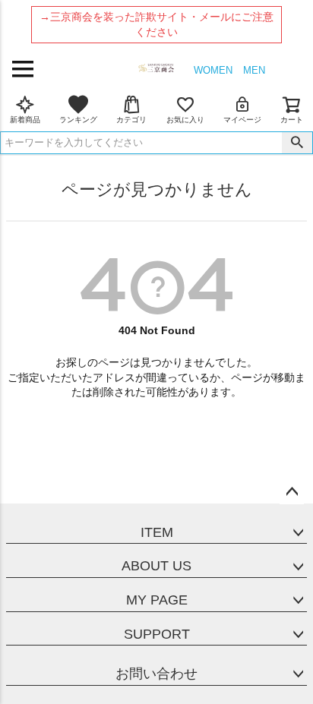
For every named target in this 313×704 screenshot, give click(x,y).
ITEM (157, 532)
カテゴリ (131, 119)
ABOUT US (156, 565)
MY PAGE (157, 600)
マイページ (242, 119)
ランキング (78, 119)
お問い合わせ (156, 673)
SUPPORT (157, 634)
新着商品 (25, 119)
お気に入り (185, 119)
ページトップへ (292, 492)
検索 (297, 142)
